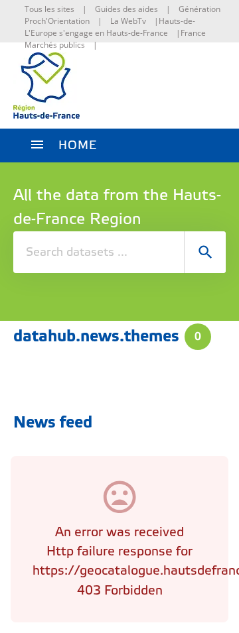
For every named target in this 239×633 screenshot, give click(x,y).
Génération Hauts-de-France (189, 20)
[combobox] (119, 252)
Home (77, 145)
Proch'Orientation (57, 21)
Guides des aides (126, 9)
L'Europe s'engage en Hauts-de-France (96, 32)
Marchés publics (55, 44)
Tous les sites (49, 9)
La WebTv (128, 21)
